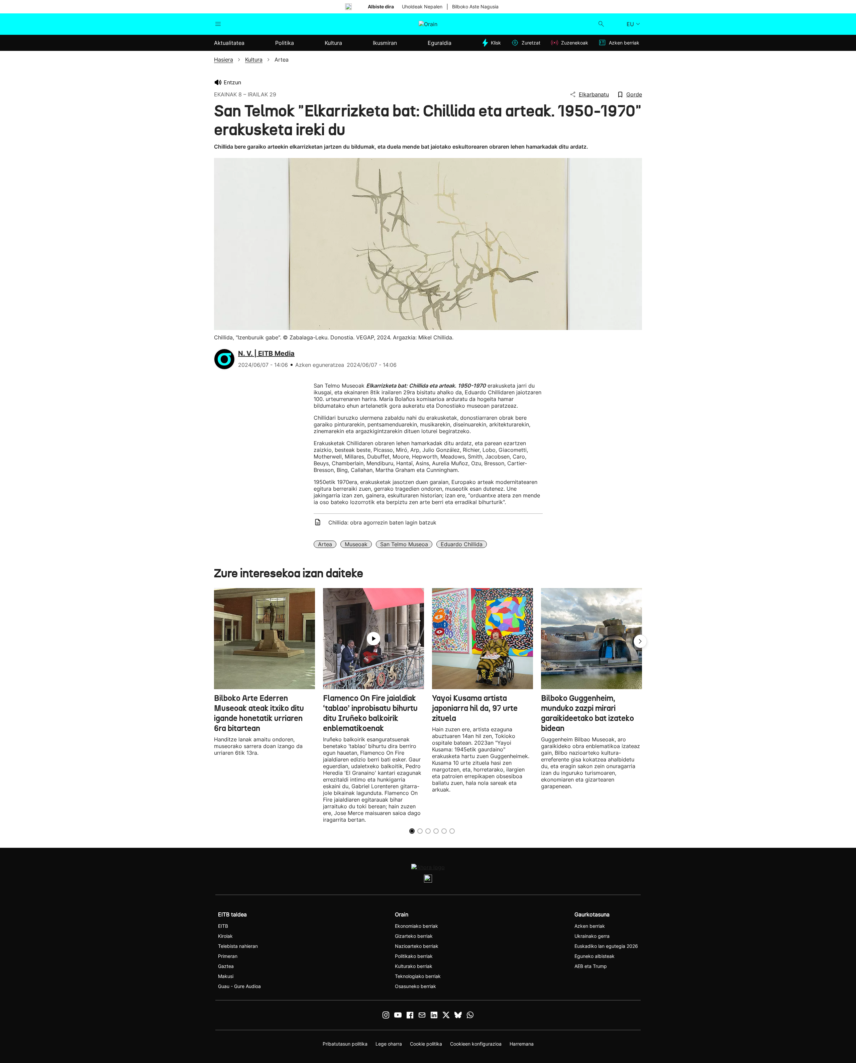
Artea (325, 544)
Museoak (356, 544)
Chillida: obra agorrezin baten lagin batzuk (382, 522)
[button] (640, 641)
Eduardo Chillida (462, 544)
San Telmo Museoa (404, 544)
